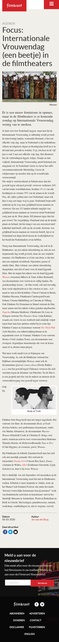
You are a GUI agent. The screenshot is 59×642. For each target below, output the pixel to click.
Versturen (42, 583)
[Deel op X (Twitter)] (10, 532)
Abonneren (17, 613)
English (30, 634)
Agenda (8, 23)
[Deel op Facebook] (5, 532)
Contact (35, 620)
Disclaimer (17, 627)
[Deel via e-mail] (15, 532)
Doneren (19, 620)
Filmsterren (37, 627)
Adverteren (37, 613)
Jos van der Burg (39, 519)
